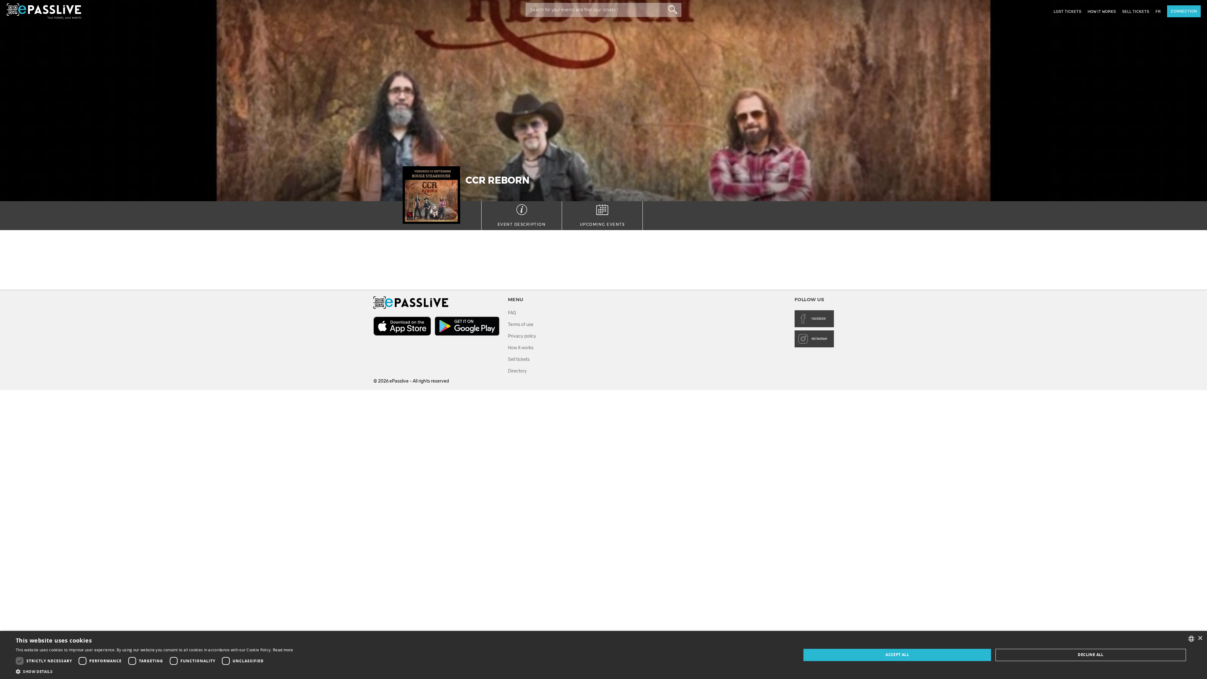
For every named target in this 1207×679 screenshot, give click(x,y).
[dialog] (603, 655)
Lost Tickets (1067, 11)
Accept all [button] (897, 654)
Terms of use (520, 324)
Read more (283, 650)
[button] (154, 671)
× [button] (1200, 638)
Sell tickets (1135, 11)
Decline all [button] (1090, 654)
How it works (1102, 11)
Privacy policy (522, 336)
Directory (517, 371)
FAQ (512, 313)
